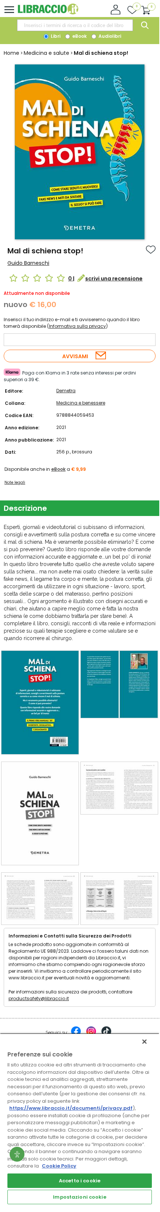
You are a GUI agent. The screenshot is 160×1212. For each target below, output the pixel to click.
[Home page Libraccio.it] (48, 13)
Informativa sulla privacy (77, 326)
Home (11, 53)
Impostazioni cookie (79, 1197)
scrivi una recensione (114, 278)
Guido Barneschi (28, 263)
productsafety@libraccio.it (39, 998)
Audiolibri (109, 36)
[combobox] (75, 25)
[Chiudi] (144, 1041)
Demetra (66, 390)
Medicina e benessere (80, 403)
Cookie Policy (59, 1165)
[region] (79, 1119)
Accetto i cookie (79, 1180)
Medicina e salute (46, 53)
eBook (79, 36)
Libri (55, 36)
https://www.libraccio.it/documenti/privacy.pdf (71, 1108)
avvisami (75, 356)
